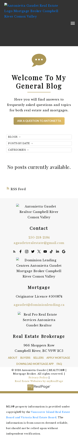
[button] (39, 121)
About (12, 357)
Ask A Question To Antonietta (39, 120)
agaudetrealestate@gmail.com (39, 243)
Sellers (38, 357)
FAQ (59, 363)
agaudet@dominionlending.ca (39, 305)
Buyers (25, 357)
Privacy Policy (38, 377)
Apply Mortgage (58, 357)
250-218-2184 (39, 237)
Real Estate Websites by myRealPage (39, 381)
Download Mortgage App (35, 363)
